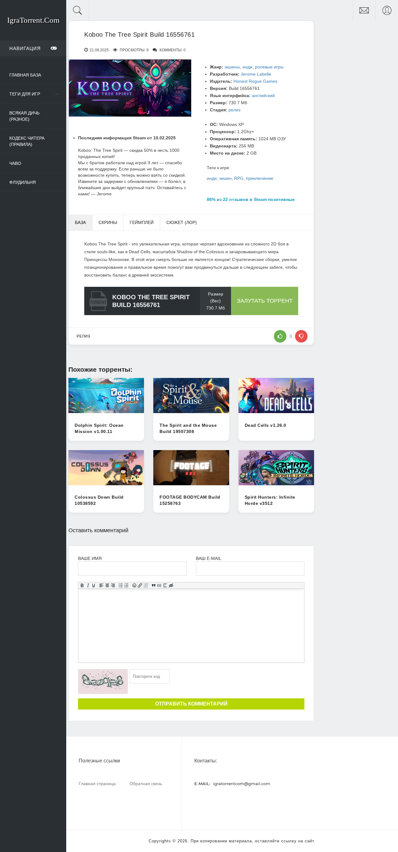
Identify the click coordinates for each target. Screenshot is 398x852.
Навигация (25, 48)
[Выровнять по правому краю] (113, 585)
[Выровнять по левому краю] (101, 585)
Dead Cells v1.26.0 (265, 425)
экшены (232, 66)
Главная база (25, 74)
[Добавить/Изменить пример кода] (159, 585)
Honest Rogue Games (255, 81)
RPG (238, 178)
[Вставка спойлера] (165, 585)
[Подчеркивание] (94, 585)
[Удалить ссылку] (146, 585)
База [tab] (80, 222)
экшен (225, 178)
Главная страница (97, 783)
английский (263, 95)
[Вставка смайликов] (134, 585)
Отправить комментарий (191, 703)
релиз (234, 109)
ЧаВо (15, 163)
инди (247, 66)
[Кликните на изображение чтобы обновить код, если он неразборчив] (103, 681)
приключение (259, 178)
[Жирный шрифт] (82, 585)
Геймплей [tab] (142, 222)
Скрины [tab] (108, 222)
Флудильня (22, 182)
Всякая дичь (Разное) (24, 116)
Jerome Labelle (256, 74)
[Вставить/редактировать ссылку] (140, 585)
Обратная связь (146, 783)
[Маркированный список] (121, 585)
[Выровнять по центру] (107, 585)
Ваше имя (90, 558)
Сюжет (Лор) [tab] (181, 222)
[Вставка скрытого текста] (171, 585)
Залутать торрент (265, 301)
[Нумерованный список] (127, 585)
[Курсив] (88, 585)
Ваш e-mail (208, 558)
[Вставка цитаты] (154, 585)
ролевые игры (269, 66)
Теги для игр (24, 93)
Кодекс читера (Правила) (26, 141)
